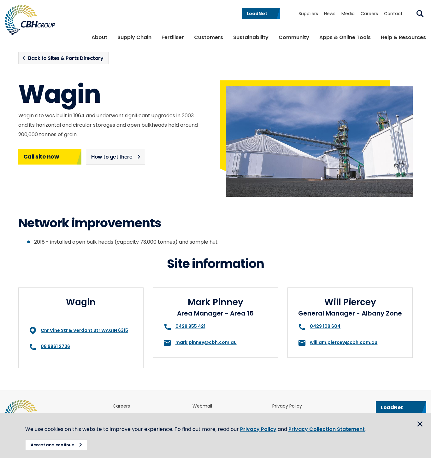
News (329, 13)
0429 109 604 (325, 326)
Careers (369, 13)
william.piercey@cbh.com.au (343, 342)
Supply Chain (134, 37)
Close (420, 424)
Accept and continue (52, 445)
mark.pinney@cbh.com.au (206, 342)
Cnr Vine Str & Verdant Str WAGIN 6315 (84, 330)
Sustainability (251, 37)
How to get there (111, 156)
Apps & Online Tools (345, 37)
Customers (208, 37)
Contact (393, 13)
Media (348, 13)
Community (294, 37)
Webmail (202, 406)
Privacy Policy (287, 406)
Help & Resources (403, 37)
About (99, 37)
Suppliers (308, 13)
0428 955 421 (190, 326)
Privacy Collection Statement (326, 429)
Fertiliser (173, 37)
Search (420, 13)
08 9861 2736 (55, 346)
